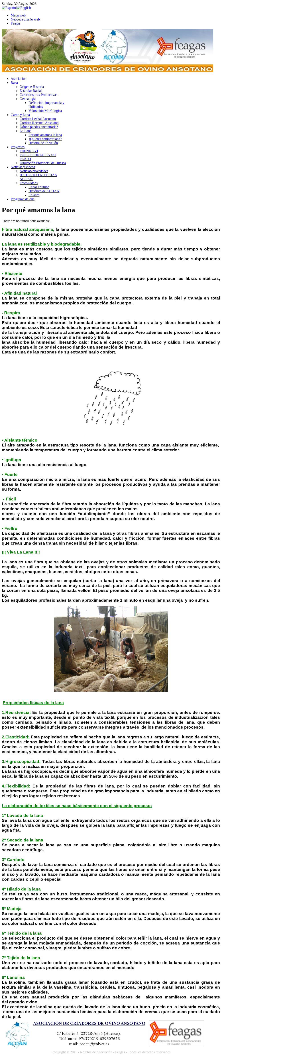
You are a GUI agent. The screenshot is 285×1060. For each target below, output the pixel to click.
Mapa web (18, 15)
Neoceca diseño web (25, 19)
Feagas (15, 23)
